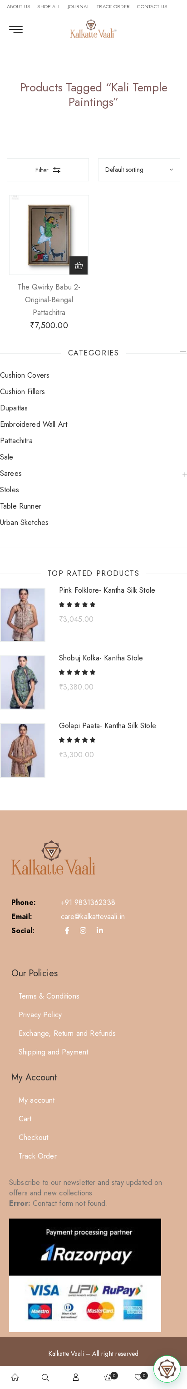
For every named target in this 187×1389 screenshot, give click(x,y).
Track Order (113, 6)
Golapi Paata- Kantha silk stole (107, 725)
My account (37, 1100)
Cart (25, 1119)
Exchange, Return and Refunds (67, 1033)
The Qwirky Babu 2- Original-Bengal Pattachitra (49, 300)
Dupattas (14, 408)
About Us (18, 6)
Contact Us (152, 6)
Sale (7, 457)
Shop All (48, 6)
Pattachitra (16, 440)
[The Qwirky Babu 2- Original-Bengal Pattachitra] (49, 235)
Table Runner (20, 506)
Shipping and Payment (53, 1052)
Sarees (11, 473)
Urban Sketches (24, 522)
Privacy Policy (40, 1014)
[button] (78, 265)
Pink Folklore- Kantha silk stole (107, 590)
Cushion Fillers (22, 391)
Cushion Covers (24, 375)
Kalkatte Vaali (66, 1353)
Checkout (33, 1137)
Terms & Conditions (49, 996)
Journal (78, 6)
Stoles (9, 490)
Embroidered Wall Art (33, 424)
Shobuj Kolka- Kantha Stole (101, 658)
